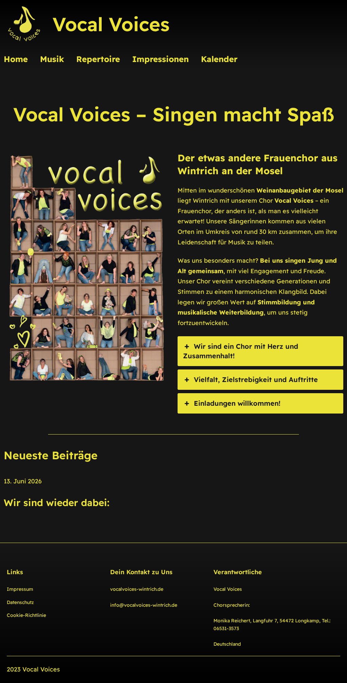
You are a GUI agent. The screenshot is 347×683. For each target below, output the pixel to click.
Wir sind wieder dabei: (56, 502)
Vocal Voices (111, 24)
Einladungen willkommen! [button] (237, 403)
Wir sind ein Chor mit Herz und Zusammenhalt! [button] (240, 351)
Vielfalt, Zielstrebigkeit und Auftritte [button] (256, 379)
